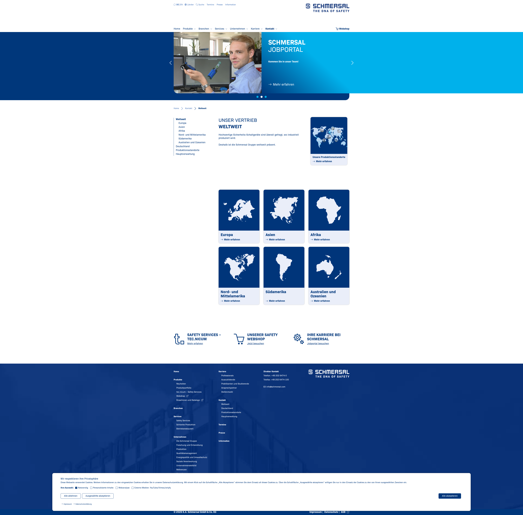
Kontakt (188, 108)
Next (352, 62)
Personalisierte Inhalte (103, 488)
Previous (170, 62)
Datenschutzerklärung (83, 504)
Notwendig (83, 488)
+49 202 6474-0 (279, 375)
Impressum (68, 504)
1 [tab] (257, 97)
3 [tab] (266, 97)
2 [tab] (262, 97)
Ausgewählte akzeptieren (98, 496)
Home (176, 108)
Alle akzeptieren (450, 496)
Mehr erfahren (283, 84)
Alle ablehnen (70, 496)
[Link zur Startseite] (327, 7)
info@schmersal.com (275, 387)
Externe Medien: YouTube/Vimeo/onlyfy (152, 488)
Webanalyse (124, 488)
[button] (189, 4)
